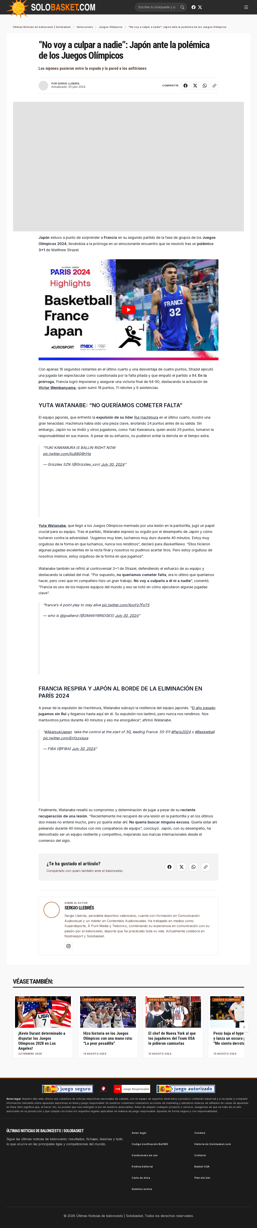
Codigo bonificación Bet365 (150, 1144)
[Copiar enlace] (214, 86)
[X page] (200, 7)
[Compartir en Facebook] (186, 86)
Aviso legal (139, 1132)
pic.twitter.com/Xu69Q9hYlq (67, 454)
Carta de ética (141, 1177)
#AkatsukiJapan (58, 732)
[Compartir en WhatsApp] (205, 86)
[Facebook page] (194, 7)
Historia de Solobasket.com (212, 1144)
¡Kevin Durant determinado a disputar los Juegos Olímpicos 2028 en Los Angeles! (41, 1041)
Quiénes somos (142, 1189)
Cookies (199, 1132)
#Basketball (204, 732)
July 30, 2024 (112, 464)
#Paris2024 (181, 732)
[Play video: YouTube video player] (128, 309)
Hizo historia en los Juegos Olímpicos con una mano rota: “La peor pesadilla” (108, 1038)
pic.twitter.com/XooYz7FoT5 (125, 605)
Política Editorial (142, 1166)
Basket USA (202, 1166)
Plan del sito (202, 1177)
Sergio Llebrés (79, 908)
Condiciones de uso (145, 1155)
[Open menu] (246, 7)
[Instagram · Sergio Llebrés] (68, 946)
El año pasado (203, 708)
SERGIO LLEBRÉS (68, 83)
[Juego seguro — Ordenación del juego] (67, 1089)
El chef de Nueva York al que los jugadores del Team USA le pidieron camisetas (172, 1038)
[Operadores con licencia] (186, 1089)
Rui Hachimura (146, 417)
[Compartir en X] (195, 86)
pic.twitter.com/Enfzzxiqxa (65, 738)
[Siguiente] (244, 1027)
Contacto (200, 1155)
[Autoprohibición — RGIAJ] (103, 1089)
